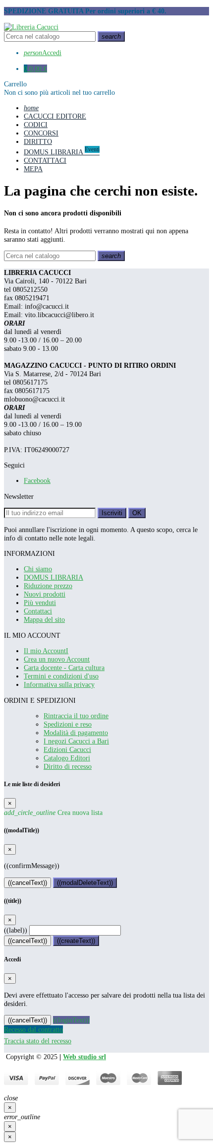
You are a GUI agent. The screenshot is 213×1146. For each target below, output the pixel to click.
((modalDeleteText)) (85, 882)
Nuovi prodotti (44, 594)
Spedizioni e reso (68, 724)
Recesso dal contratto (33, 1029)
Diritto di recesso (68, 766)
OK (137, 513)
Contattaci (38, 611)
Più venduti (40, 603)
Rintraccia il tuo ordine (76, 716)
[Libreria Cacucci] (31, 27)
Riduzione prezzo (48, 586)
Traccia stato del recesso (37, 1041)
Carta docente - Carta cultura (64, 668)
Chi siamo (38, 569)
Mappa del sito (44, 619)
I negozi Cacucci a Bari (76, 741)
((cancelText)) (27, 882)
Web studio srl (84, 1057)
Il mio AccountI (46, 651)
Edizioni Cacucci (67, 749)
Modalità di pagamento (76, 733)
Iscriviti (112, 513)
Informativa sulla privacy (59, 684)
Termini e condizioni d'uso (61, 676)
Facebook (37, 480)
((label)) (15, 930)
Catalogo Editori (67, 758)
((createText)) (76, 940)
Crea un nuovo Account (57, 659)
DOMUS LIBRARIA (53, 577)
